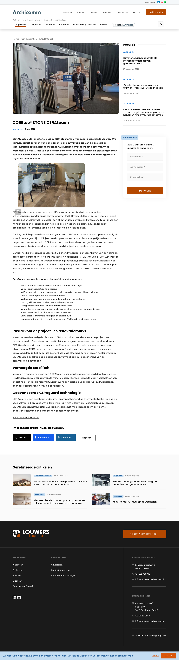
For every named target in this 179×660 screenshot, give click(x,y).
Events (103, 24)
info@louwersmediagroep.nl (149, 579)
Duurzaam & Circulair (84, 24)
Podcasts (81, 12)
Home (16, 39)
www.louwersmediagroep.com (150, 635)
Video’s (94, 12)
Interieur (50, 24)
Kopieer (86, 437)
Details (155, 655)
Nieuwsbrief (123, 12)
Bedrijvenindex (156, 12)
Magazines (67, 12)
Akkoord (168, 656)
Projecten (36, 24)
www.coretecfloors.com (26, 417)
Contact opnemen (60, 570)
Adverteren (107, 12)
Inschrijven (145, 190)
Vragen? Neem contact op (143, 534)
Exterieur (64, 24)
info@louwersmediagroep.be (150, 621)
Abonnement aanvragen (63, 575)
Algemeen (20, 24)
